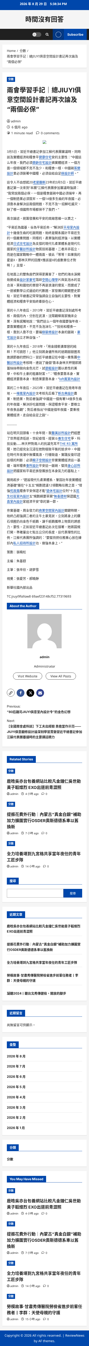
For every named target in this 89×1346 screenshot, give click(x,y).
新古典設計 (66, 393)
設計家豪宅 (28, 279)
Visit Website (27, 676)
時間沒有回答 (44, 19)
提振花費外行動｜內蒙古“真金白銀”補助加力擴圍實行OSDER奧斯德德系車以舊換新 (44, 820)
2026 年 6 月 (16, 1076)
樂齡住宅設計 (42, 162)
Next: (44, 729)
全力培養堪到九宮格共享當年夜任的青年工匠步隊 (42, 962)
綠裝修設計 (50, 332)
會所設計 (32, 465)
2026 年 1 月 (16, 1128)
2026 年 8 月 (16, 1056)
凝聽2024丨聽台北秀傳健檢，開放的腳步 (36, 993)
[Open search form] (47, 34)
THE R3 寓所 (69, 443)
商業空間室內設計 (51, 510)
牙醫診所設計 (26, 249)
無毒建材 (60, 496)
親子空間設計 (42, 460)
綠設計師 (67, 173)
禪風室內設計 (26, 393)
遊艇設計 (51, 368)
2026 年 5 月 (16, 1087)
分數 (11, 79)
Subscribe (75, 34)
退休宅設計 (54, 490)
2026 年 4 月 (16, 1097)
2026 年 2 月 (16, 1117)
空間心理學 (50, 279)
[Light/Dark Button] (36, 34)
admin (16, 121)
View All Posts (60, 676)
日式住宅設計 (22, 243)
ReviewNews (74, 1335)
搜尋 (13, 881)
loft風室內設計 (69, 379)
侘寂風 (15, 490)
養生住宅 (64, 438)
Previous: (39, 709)
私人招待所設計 (24, 543)
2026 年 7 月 (16, 1066)
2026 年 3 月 (16, 1107)
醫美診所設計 (61, 433)
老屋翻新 (39, 182)
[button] (11, 693)
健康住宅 (45, 157)
